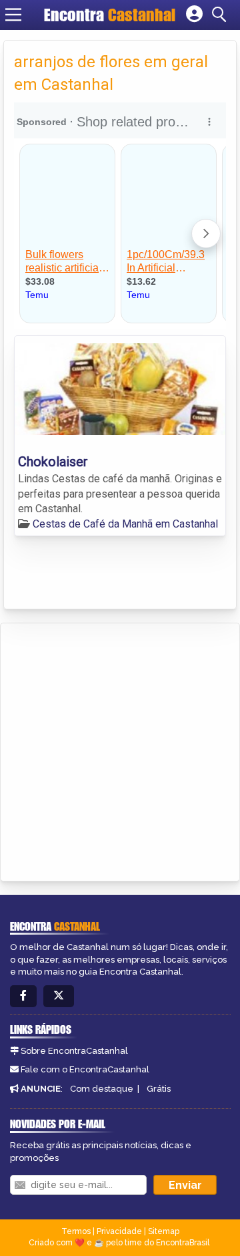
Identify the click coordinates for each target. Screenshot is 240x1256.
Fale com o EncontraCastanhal (85, 1069)
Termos (76, 1231)
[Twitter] (58, 996)
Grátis (159, 1089)
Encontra (109, 15)
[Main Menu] (13, 14)
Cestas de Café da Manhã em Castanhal (125, 524)
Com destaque (101, 1089)
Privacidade (119, 1231)
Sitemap (163, 1231)
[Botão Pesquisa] (221, 15)
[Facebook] (23, 996)
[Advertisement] (120, 749)
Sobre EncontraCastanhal (74, 1051)
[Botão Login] (194, 15)
